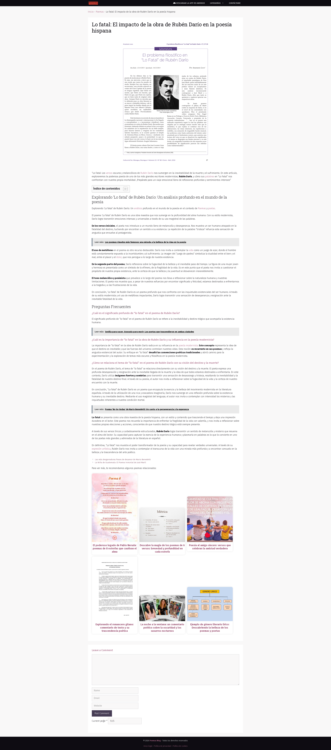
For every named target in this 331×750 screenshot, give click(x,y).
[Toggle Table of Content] (124, 189)
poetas (211, 208)
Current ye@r (99, 721)
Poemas (100, 11)
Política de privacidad (162, 746)
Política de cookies (180, 746)
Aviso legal (148, 746)
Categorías (215, 3)
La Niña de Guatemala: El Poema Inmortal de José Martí (120, 462)
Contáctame (234, 3)
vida (191, 250)
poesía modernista (188, 345)
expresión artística (101, 448)
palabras (209, 176)
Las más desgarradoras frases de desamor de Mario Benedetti (123, 459)
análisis (138, 208)
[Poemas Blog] (93, 3)
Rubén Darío (146, 173)
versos (109, 173)
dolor (119, 257)
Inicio (91, 11)
